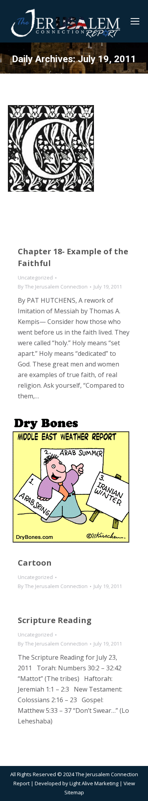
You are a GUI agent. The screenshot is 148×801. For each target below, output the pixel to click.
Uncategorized (35, 277)
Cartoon (35, 562)
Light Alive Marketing (93, 783)
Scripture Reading (55, 620)
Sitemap (74, 792)
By (53, 286)
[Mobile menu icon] (135, 21)
